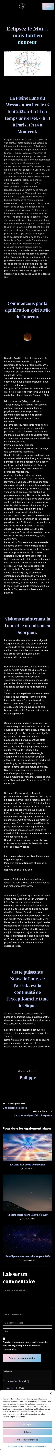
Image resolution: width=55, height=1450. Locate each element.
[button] (50, 1393)
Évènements (10, 1388)
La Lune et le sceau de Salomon (27, 1164)
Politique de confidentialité (35, 1446)
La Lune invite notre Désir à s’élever (28, 1214)
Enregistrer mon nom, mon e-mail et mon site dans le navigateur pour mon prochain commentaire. (25, 1345)
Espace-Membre (13, 1381)
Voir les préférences (27, 1439)
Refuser (28, 1432)
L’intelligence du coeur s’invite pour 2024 (27, 1256)
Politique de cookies (16, 1446)
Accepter (27, 1424)
